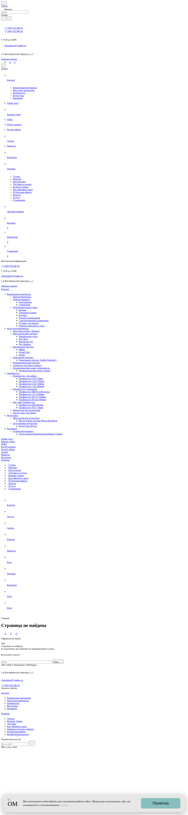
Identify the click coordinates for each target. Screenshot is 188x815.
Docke (22, 355)
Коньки (22, 310)
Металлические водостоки (26, 418)
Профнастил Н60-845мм (31, 405)
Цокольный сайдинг (23, 357)
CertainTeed (24, 305)
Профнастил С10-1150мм (31, 381)
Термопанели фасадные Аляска (34, 370)
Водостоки (18, 95)
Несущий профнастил (24, 402)
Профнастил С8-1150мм (31, 378)
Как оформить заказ (23, 189)
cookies (64, 805)
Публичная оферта (22, 192)
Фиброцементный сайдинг (26, 363)
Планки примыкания (29, 318)
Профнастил (19, 93)
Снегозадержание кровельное (34, 320)
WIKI (4, 444)
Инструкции (19, 181)
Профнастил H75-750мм (31, 407)
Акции (4, 452)
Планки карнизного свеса (32, 326)
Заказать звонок (9, 59)
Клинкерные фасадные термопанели (31, 368)
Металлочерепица (22, 297)
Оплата (10, 718)
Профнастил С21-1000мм (31, 394)
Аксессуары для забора (24, 413)
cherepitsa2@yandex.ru (15, 45)
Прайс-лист (7, 439)
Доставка (11, 724)
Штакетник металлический (26, 410)
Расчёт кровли (8, 447)
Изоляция (18, 98)
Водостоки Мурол (28, 426)
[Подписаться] (32, 743)
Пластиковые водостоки (25, 423)
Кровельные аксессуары (25, 307)
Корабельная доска (28, 336)
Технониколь (25, 302)
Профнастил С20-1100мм (31, 384)
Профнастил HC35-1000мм (32, 397)
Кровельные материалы (25, 87)
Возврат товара (20, 187)
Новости (5, 454)
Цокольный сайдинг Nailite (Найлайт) (38, 360)
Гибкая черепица (21, 299)
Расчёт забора (8, 449)
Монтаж (17, 179)
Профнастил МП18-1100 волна (34, 392)
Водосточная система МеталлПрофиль (38, 421)
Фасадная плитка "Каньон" (26, 331)
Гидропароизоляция (23, 431)
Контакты (6, 457)
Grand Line (24, 352)
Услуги (16, 197)
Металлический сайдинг (25, 334)
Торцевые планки (28, 312)
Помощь (5, 460)
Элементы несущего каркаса (27, 365)
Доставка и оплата (22, 184)
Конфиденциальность (18, 734)
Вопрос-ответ (8, 441)
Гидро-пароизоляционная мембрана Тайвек (40, 434)
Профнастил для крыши (25, 389)
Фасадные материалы (24, 90)
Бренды (17, 195)
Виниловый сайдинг (23, 347)
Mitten (22, 349)
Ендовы (23, 315)
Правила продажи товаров (20, 729)
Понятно (161, 803)
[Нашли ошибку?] (94, 812)
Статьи (16, 176)
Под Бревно (25, 344)
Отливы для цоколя (28, 323)
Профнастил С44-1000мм (31, 386)
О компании (19, 200)
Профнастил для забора (25, 376)
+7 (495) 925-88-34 (13, 28)
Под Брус (23, 339)
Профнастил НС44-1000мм (32, 399)
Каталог (5, 289)
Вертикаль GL (26, 341)
